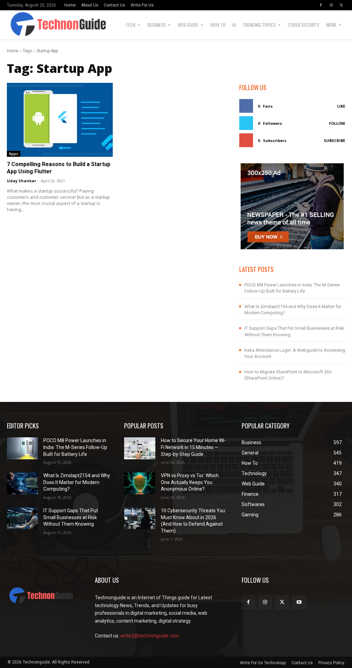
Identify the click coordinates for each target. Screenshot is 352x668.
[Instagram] (331, 5)
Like (341, 106)
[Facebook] (320, 5)
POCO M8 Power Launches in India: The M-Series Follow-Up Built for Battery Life (75, 447)
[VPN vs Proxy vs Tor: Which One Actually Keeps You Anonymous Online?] (139, 483)
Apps (13, 153)
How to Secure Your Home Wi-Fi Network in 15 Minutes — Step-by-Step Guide (193, 447)
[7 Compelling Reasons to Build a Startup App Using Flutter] (60, 120)
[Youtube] (299, 602)
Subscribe (334, 140)
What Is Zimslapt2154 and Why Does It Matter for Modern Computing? (76, 482)
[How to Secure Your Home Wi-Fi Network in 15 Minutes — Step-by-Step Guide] (139, 448)
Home (12, 50)
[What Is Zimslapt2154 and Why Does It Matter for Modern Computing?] (22, 483)
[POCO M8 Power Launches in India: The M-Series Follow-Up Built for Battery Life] (22, 448)
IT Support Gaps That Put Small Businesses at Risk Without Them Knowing (70, 517)
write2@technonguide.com (149, 635)
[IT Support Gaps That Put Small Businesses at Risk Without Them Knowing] (22, 518)
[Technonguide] (26, 24)
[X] (341, 5)
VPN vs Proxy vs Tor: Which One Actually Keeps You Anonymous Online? (190, 482)
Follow (337, 123)
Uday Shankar (21, 180)
